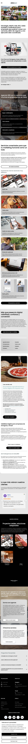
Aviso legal (17, 702)
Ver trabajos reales (5, 84)
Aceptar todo (14, 734)
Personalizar (14, 737)
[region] (14, 732)
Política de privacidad (19, 703)
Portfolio (2, 705)
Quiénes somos (4, 702)
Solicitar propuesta (9, 641)
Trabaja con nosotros (5, 708)
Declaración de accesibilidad (20, 707)
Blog (2, 707)
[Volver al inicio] (14, 3)
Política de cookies (18, 705)
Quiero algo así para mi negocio (16, 406)
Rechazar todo (14, 741)
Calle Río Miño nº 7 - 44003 (20, 694)
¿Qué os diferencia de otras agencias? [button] (9, 659)
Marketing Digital (4, 703)
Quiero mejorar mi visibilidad (14, 444)
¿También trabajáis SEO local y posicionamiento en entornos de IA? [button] (12, 669)
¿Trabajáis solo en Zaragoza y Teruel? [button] (9, 656)
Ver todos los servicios (14, 166)
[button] (1, 3)
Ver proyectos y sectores (14, 303)
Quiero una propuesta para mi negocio (14, 67)
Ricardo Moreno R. (12, 495)
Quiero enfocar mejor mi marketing (10, 332)
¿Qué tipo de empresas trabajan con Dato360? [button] (11, 665)
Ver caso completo (9, 417)
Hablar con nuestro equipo (14, 447)
